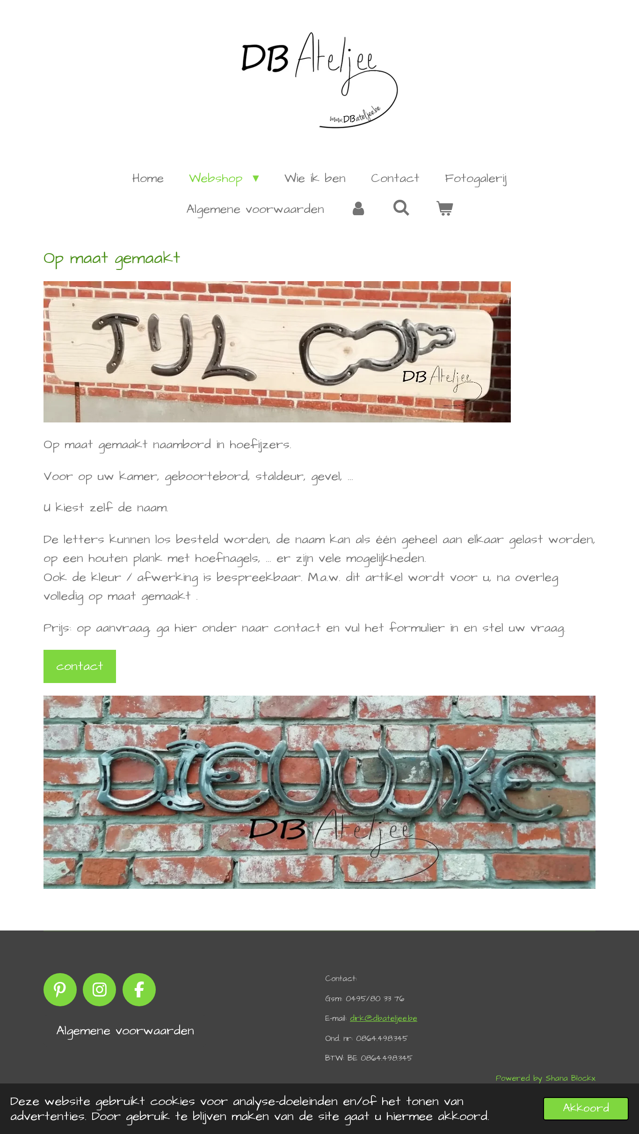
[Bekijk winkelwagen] (444, 209)
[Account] (358, 209)
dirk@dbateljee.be (383, 1018)
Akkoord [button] (586, 1108)
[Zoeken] (401, 208)
